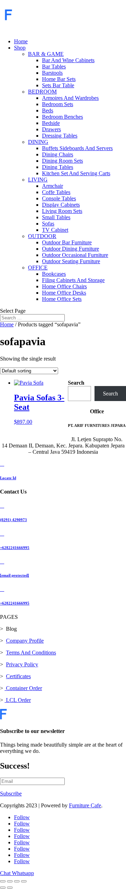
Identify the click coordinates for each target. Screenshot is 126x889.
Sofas (48, 224)
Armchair (52, 186)
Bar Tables (54, 66)
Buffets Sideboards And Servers (77, 148)
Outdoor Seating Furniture (71, 261)
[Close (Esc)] (24, 881)
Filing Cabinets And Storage (73, 280)
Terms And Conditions (31, 652)
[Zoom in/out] (3, 881)
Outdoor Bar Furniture (67, 242)
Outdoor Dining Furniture (70, 249)
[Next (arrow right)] (10, 888)
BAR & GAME (46, 54)
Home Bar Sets (59, 79)
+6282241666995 (14, 548)
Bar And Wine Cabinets (68, 60)
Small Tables (56, 217)
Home (21, 41)
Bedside (51, 123)
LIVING (38, 180)
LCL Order (18, 700)
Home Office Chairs (64, 286)
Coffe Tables (56, 192)
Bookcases (54, 274)
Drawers (51, 129)
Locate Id (8, 478)
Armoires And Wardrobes (70, 98)
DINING (38, 142)
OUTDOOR (42, 236)
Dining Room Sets (62, 161)
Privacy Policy (22, 664)
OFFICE (38, 268)
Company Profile (25, 641)
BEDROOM (42, 92)
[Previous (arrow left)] (3, 888)
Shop (20, 48)
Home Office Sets (62, 299)
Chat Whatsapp (17, 873)
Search (76, 383)
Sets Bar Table (58, 85)
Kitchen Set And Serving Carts (76, 173)
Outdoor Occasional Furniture (75, 255)
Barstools (52, 73)
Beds (47, 110)
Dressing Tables (59, 136)
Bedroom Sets (57, 104)
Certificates (18, 676)
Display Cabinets (61, 205)
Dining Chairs (57, 154)
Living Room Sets (62, 211)
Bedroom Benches (62, 117)
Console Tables (59, 198)
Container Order (23, 688)
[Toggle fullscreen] (10, 881)
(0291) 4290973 (13, 520)
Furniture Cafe (85, 805)
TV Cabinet (55, 230)
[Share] (17, 881)
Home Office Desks (64, 293)
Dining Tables (57, 167)
